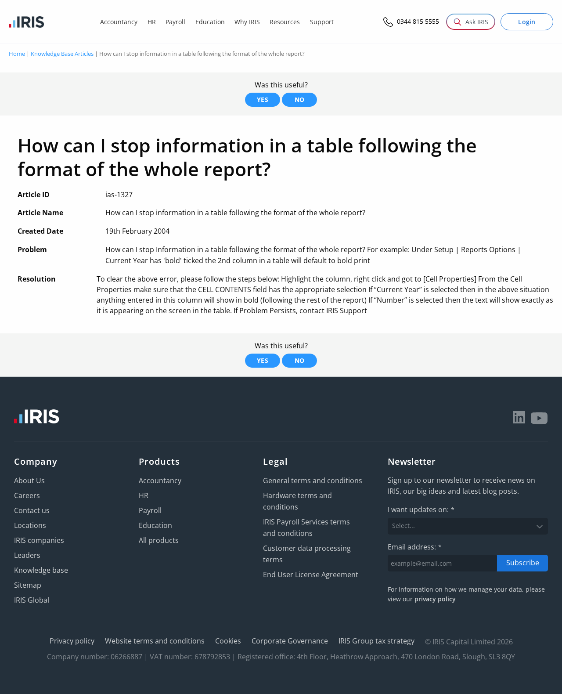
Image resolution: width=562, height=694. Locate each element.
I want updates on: (421, 509)
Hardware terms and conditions (297, 501)
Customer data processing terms (307, 553)
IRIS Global (31, 600)
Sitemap (27, 585)
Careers (27, 495)
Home (17, 54)
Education (155, 525)
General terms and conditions (312, 480)
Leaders (27, 555)
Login (527, 22)
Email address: (415, 547)
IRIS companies (39, 540)
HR (143, 495)
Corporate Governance (290, 641)
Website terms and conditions (155, 641)
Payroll (150, 510)
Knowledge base (41, 570)
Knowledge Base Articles (62, 54)
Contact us (32, 510)
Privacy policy (72, 641)
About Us (29, 480)
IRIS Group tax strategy (376, 641)
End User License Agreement (310, 574)
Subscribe (522, 562)
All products (159, 540)
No (300, 99)
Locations (30, 525)
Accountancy (160, 480)
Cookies (228, 641)
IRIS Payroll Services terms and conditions (306, 527)
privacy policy (435, 599)
